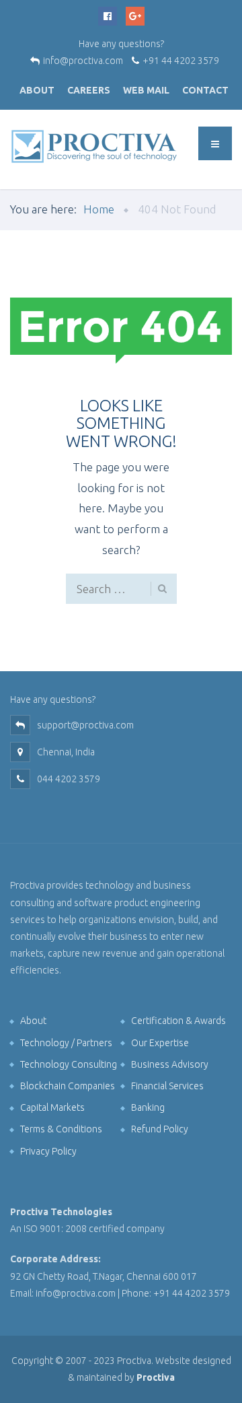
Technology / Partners (66, 1042)
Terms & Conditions (61, 1129)
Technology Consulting (68, 1064)
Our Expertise (160, 1042)
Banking (148, 1107)
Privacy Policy (48, 1151)
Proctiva (155, 1377)
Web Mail (146, 90)
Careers (88, 90)
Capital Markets (52, 1107)
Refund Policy (159, 1129)
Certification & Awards (178, 1020)
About (36, 90)
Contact (205, 90)
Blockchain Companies (67, 1086)
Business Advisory (169, 1064)
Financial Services (167, 1086)
